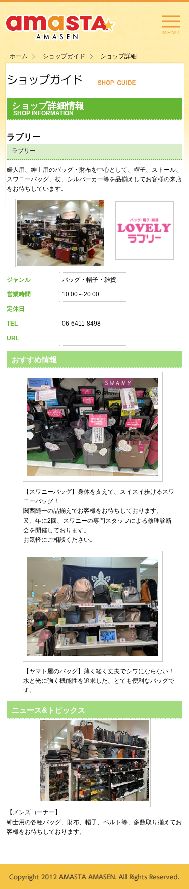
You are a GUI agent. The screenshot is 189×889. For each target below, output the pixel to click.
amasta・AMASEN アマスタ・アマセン (60, 26)
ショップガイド (64, 56)
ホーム (19, 56)
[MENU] (171, 22)
